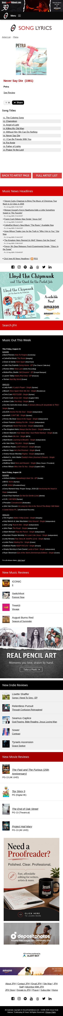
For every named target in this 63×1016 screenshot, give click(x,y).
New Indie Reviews (15, 685)
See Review (9, 92)
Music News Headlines (17, 191)
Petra (15, 37)
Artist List (6, 37)
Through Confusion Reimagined (27, 709)
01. (13, 118)
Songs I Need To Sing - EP (25, 697)
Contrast (16, 733)
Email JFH (36, 984)
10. (13, 150)
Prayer (35, 990)
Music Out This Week (16, 340)
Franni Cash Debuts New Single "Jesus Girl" (23, 219)
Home (55, 990)
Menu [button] (13, 16)
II (12, 585)
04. (13, 128)
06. (11, 135)
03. (11, 125)
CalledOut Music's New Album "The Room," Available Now (29, 225)
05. (20, 132)
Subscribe (45, 990)
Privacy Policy (51, 1012)
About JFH (10, 984)
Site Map (47, 984)
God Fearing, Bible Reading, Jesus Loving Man (34, 721)
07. (17, 139)
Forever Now (18, 597)
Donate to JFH (24, 990)
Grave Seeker (18, 746)
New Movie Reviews (15, 757)
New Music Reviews (15, 572)
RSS (36, 259)
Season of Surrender (22, 621)
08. (9, 143)
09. (12, 146)
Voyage (15, 609)
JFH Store (10, 990)
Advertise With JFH (34, 987)
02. (10, 121)
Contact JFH (23, 984)
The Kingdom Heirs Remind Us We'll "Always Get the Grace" (30, 240)
